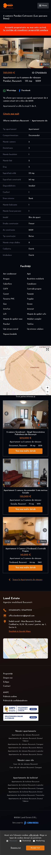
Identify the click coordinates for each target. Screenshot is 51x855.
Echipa (6, 682)
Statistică (26, 841)
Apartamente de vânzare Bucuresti (25, 735)
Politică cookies (10, 697)
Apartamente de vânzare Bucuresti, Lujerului (25, 751)
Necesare (13, 841)
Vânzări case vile (25, 760)
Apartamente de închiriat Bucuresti (25, 782)
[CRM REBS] (31, 823)
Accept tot (35, 848)
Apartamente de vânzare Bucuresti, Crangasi (25, 744)
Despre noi (7, 678)
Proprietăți (8, 674)
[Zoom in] (47, 388)
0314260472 (14, 610)
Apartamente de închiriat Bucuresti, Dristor (25, 792)
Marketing (40, 841)
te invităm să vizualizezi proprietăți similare (25, 30)
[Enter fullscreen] (47, 349)
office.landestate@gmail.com (21, 616)
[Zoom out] (47, 392)
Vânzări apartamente (25, 731)
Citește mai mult (11, 114)
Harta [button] (46, 64)
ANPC (6, 692)
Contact (6, 686)
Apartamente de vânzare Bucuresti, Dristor (25, 754)
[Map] (25, 370)
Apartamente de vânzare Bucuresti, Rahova (25, 748)
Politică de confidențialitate (15, 701)
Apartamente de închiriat (25, 778)
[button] (3, 52)
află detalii (34, 835)
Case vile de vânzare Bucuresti (25, 764)
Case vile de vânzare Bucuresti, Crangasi (25, 767)
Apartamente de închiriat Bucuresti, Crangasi (25, 788)
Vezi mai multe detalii (25, 451)
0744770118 (27, 610)
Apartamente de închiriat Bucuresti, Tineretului (25, 795)
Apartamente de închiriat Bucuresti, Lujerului (25, 785)
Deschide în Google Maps (20, 631)
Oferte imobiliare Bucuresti (16, 121)
